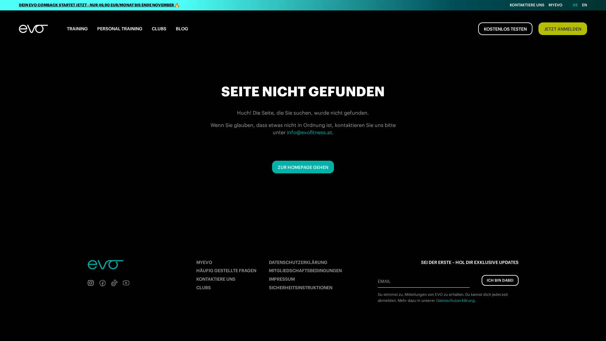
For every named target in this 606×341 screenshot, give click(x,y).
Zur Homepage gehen (303, 167)
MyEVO (204, 262)
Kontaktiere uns (527, 5)
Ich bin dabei (500, 280)
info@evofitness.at (309, 132)
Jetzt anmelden (562, 29)
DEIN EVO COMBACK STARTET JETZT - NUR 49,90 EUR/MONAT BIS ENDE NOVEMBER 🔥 (99, 5)
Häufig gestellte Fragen (226, 270)
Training (77, 29)
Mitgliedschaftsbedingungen (305, 270)
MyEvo (555, 5)
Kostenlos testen (505, 29)
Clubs (159, 29)
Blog (182, 29)
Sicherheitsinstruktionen (300, 287)
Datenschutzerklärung (298, 262)
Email (384, 281)
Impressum (282, 279)
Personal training (119, 29)
